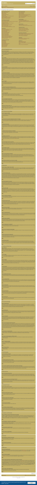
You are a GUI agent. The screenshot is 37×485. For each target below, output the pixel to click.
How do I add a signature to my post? (6, 30)
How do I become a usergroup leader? (23, 15)
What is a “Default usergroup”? (22, 16)
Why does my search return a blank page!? (24, 29)
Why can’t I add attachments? (5, 34)
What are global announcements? (6, 43)
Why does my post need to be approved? (6, 37)
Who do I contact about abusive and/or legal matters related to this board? (26, 43)
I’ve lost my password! (4, 16)
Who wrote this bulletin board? (22, 41)
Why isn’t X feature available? (22, 42)
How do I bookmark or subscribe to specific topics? (25, 34)
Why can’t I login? (4, 15)
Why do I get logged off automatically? (6, 17)
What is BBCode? (4, 40)
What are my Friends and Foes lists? (23, 24)
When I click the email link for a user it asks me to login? (8, 26)
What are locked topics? (4, 45)
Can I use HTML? (4, 41)
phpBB (15, 138)
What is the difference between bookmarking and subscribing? (26, 33)
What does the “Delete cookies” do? (6, 18)
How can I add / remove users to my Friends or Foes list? (25, 25)
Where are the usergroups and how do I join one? (24, 14)
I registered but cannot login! (5, 14)
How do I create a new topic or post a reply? (7, 29)
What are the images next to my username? (7, 24)
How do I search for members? (22, 30)
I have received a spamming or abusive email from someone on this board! (27, 22)
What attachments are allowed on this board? (24, 38)
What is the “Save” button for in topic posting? (7, 36)
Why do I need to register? (5, 12)
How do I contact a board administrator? (23, 44)
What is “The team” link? (22, 17)
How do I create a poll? (4, 31)
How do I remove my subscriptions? (23, 35)
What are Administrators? (22, 12)
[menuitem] (6, 6)
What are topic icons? (4, 46)
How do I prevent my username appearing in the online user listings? (10, 21)
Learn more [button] (6, 483)
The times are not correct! (5, 22)
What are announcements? (5, 44)
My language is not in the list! (5, 23)
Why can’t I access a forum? (5, 33)
